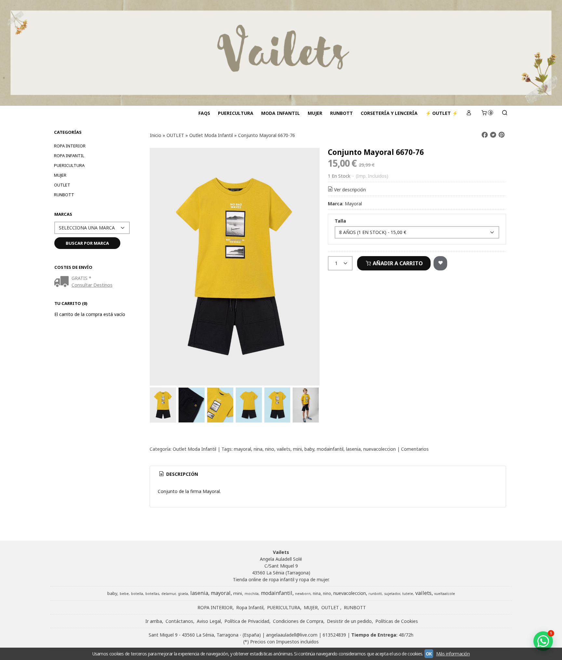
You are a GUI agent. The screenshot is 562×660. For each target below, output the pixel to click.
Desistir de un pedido (349, 621)
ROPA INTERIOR (70, 146)
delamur (168, 593)
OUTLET (62, 185)
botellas (152, 593)
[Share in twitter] (493, 135)
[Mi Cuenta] (469, 113)
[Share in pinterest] (501, 135)
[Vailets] (281, 52)
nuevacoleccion (379, 449)
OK (429, 654)
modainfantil (330, 449)
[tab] (178, 474)
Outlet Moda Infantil (194, 449)
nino (269, 449)
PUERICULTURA (235, 113)
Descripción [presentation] (181, 474)
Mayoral (353, 203)
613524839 (334, 635)
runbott (375, 593)
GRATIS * (81, 278)
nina (258, 449)
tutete (407, 593)
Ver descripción (350, 189)
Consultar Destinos (92, 285)
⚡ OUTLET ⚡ (441, 113)
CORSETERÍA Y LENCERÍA (389, 113)
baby (309, 449)
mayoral (242, 449)
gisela (183, 593)
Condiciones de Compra (298, 621)
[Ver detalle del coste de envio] (63, 282)
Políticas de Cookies (396, 621)
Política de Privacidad (246, 621)
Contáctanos (179, 621)
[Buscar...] (504, 113)
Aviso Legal (209, 621)
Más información (453, 654)
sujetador (392, 593)
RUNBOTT (341, 113)
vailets (283, 449)
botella (137, 593)
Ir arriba (153, 621)
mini (297, 449)
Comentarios (415, 449)
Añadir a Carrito (397, 263)
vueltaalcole (444, 593)
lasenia (353, 449)
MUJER (315, 113)
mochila (252, 593)
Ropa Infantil (69, 155)
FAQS (204, 113)
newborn (303, 593)
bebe (124, 593)
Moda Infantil (280, 113)
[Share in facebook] (484, 135)
